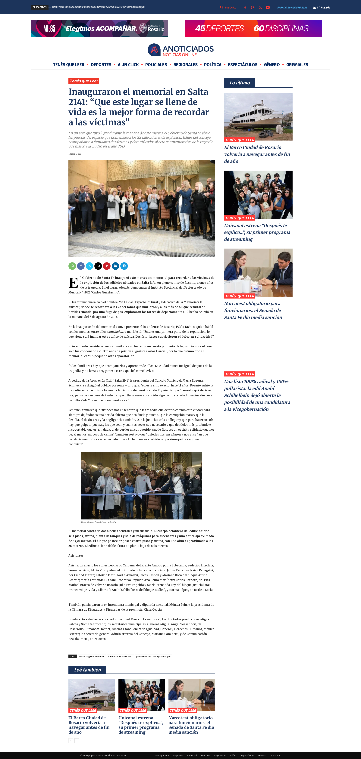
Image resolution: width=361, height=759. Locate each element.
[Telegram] (124, 266)
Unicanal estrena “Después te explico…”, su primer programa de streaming (140, 725)
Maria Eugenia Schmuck (91, 656)
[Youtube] (268, 7)
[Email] (98, 266)
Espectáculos (248, 755)
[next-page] (76, 740)
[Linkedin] (115, 266)
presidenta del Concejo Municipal (153, 656)
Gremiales (275, 755)
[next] (170, 7)
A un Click (192, 755)
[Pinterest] (107, 266)
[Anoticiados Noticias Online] (180, 50)
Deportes (178, 755)
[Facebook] (245, 7)
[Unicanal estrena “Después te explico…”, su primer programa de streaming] (141, 695)
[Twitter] (260, 7)
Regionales (220, 755)
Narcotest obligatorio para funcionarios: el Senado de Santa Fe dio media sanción (191, 725)
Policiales (206, 755)
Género (262, 755)
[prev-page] (70, 740)
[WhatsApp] (72, 266)
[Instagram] (252, 7)
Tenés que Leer (84, 80)
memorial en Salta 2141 (120, 656)
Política (233, 755)
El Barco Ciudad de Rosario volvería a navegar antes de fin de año (89, 725)
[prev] (164, 7)
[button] (227, 7)
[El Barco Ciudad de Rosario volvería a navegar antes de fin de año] (91, 695)
